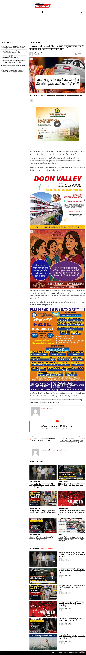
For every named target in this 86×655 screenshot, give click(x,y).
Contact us (59, 652)
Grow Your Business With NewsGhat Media (74, 652)
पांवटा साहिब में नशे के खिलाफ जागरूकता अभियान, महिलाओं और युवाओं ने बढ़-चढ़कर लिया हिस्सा (71, 539)
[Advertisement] (43, 26)
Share (31, 59)
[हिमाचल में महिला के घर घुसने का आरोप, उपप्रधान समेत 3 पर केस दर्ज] (42, 525)
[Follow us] (82, 12)
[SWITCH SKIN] (42, 12)
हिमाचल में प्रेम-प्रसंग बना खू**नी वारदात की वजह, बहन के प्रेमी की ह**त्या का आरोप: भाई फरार (71, 512)
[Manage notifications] (82, 651)
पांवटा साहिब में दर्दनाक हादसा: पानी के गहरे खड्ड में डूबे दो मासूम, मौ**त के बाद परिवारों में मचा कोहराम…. (72, 637)
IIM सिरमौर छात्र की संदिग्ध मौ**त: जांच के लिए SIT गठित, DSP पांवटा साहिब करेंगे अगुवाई (71, 486)
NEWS (60, 534)
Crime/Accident (35, 481)
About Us (53, 652)
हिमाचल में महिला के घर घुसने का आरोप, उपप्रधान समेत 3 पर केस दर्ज (41, 538)
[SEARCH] (84, 12)
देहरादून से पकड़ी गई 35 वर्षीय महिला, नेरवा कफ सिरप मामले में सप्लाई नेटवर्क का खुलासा (42, 511)
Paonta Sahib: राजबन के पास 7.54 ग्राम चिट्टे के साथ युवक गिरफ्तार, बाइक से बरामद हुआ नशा (42, 486)
